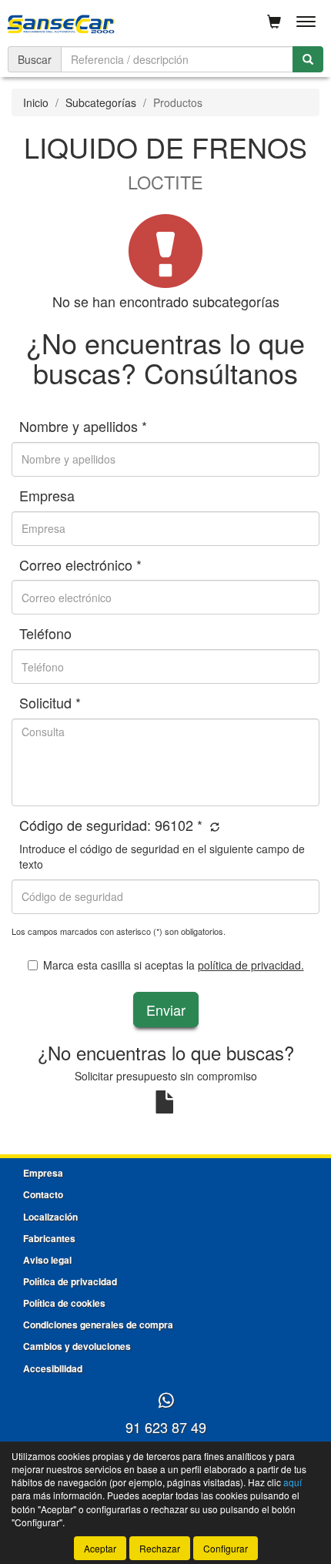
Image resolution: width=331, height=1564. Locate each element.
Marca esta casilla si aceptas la (173, 965)
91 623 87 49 (165, 1427)
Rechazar (159, 1548)
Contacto (43, 1194)
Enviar (166, 1010)
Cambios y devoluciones (77, 1346)
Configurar (225, 1548)
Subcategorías (100, 102)
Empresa (43, 1173)
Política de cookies (64, 1303)
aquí (292, 1482)
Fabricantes (49, 1238)
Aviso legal (47, 1260)
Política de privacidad (70, 1281)
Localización (50, 1217)
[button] (212, 826)
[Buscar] (308, 59)
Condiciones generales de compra (98, 1324)
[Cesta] (274, 21)
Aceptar (100, 1548)
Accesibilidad (52, 1368)
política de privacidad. (251, 965)
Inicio (35, 102)
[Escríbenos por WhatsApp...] (166, 1401)
